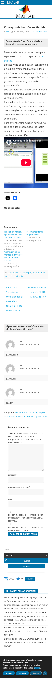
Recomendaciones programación (34, 233)
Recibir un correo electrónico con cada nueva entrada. (25, 528)
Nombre (12, 475)
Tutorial (14, 276)
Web (10, 499)
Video (21, 276)
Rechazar (22, 673)
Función (36, 272)
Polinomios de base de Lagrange (22, 601)
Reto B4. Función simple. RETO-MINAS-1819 (37, 292)
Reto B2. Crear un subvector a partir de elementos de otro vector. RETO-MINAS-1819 (25, 631)
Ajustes (36, 673)
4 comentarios (40, 31)
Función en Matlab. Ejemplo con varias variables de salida (13, 234)
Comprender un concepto (19, 272)
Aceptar (9, 673)
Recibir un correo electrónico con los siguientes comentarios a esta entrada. (25, 518)
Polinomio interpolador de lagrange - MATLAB (25, 597)
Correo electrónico (19, 487)
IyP (7, 31)
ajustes (37, 668)
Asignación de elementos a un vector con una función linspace (13, 256)
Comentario (15, 442)
